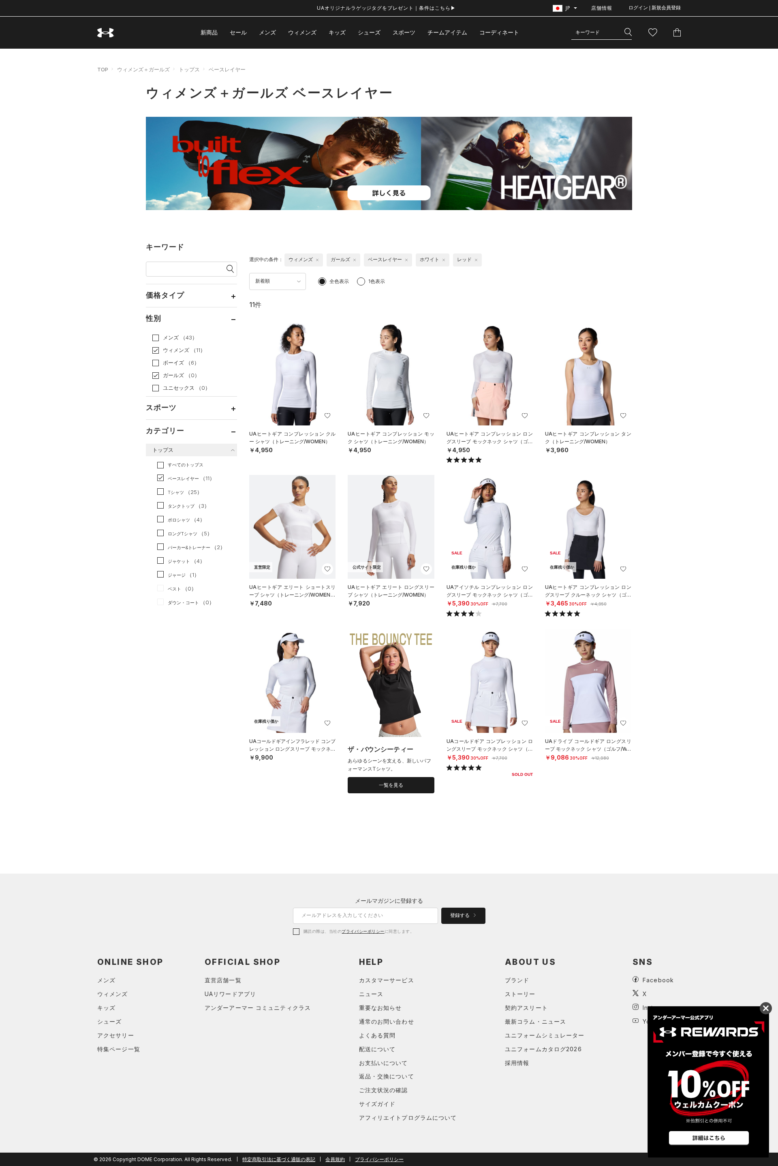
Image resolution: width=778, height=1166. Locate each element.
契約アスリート (526, 1007)
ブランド (517, 980)
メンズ (267, 32)
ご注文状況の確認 (383, 1090)
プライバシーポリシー (363, 931)
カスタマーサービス (386, 980)
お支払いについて (383, 1062)
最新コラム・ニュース (535, 1021)
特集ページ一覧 (118, 1049)
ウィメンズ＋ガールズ (143, 69)
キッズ (337, 32)
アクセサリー (115, 1035)
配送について (377, 1049)
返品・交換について (386, 1076)
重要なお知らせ (380, 1007)
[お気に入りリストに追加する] (327, 415)
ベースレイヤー (227, 69)
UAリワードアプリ (230, 993)
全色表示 (339, 281)
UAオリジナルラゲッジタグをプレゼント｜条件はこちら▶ (386, 8)
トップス (189, 69)
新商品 (209, 32)
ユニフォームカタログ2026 (543, 1049)
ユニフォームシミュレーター (545, 1035)
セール (238, 32)
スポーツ (404, 32)
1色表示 (376, 281)
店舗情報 (601, 8)
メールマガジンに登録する (389, 900)
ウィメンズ (302, 32)
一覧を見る (391, 785)
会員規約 (335, 1159)
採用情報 (517, 1062)
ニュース (371, 993)
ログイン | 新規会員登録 (654, 8)
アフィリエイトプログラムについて (408, 1117)
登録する (460, 915)
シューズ (369, 32)
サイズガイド (377, 1103)
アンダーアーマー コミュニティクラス (258, 1007)
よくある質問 (377, 1035)
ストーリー (520, 993)
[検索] (628, 32)
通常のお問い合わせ (386, 1021)
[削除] (317, 260)
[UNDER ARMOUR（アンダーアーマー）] (105, 32)
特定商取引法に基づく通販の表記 (278, 1159)
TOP (102, 69)
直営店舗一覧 (223, 980)
